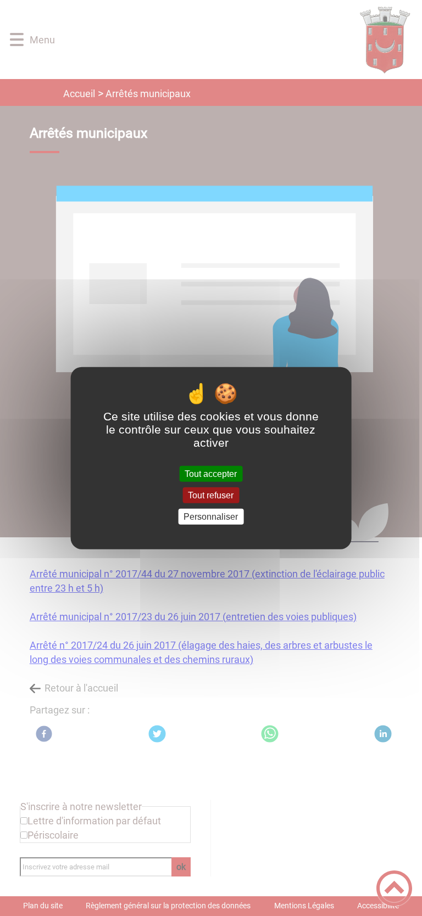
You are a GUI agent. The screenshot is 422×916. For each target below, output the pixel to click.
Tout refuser (211, 494)
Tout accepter (211, 473)
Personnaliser (211, 516)
